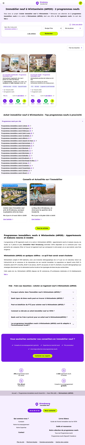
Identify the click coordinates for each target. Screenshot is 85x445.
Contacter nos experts (42, 356)
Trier (74, 48)
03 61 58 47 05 (34, 410)
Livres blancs (64, 419)
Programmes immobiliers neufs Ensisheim (16, 165)
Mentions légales (31, 442)
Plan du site (20, 442)
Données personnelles (46, 442)
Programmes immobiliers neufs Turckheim (16, 136)
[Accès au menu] (3, 3)
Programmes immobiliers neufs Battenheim (16, 145)
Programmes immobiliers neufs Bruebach (16, 158)
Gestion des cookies (62, 442)
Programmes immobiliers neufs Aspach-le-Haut (18, 141)
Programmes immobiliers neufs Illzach (15, 173)
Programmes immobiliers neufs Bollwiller (16, 155)
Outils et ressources (63, 426)
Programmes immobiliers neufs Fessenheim (16, 168)
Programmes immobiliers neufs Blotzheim (16, 153)
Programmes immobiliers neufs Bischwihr (16, 150)
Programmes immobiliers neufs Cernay (15, 163)
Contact (11, 103)
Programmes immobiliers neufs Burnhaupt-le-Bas (19, 160)
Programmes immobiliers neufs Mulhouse (16, 131)
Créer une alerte (77, 24)
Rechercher (49, 33)
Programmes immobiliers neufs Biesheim (15, 148)
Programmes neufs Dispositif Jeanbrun (63, 436)
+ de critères (31, 33)
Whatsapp (18, 103)
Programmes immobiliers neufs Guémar (15, 170)
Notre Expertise (21, 427)
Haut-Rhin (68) (51, 393)
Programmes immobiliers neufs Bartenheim (16, 143)
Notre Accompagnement (21, 424)
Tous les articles (42, 228)
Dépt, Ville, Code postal (10, 27)
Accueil (14, 393)
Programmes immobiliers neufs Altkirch (15, 138)
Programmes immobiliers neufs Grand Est (32, 393)
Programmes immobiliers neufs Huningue (16, 128)
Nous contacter (50, 410)
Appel (4, 103)
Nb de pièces (69, 28)
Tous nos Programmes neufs (64, 433)
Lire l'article (7, 219)
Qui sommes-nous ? (21, 419)
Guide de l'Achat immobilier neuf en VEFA (63, 421)
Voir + (24, 103)
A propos (21, 421)
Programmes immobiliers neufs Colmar (15, 126)
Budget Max (49, 28)
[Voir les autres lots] (26, 95)
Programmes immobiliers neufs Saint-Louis (16, 133)
